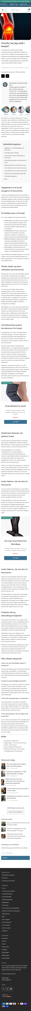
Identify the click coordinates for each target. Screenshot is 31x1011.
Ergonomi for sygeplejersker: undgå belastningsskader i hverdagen (16, 829)
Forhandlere (5, 905)
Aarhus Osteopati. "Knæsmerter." (13, 747)
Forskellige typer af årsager (11, 153)
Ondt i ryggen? (6, 919)
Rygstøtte (4, 949)
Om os (3, 888)
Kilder (5, 179)
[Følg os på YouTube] (11, 989)
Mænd (3, 944)
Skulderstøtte (5, 952)
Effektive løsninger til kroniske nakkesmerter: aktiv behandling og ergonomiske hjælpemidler (14, 781)
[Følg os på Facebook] (3, 989)
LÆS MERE (15, 422)
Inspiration (4, 931)
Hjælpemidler (5, 955)
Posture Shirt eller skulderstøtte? (10, 908)
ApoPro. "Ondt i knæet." (10, 745)
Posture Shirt (5, 947)
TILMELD (4, 858)
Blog (3, 916)
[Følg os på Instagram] (7, 989)
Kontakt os (5, 878)
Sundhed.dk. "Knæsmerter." (11, 741)
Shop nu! (27, 1)
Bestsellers (5, 938)
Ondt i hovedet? (6, 928)
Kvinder (4, 941)
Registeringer (5, 902)
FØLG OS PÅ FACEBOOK (15, 812)
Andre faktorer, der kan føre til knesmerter (15, 168)
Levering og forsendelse (8, 881)
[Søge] (5, 10)
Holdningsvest (6, 914)
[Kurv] (28, 10)
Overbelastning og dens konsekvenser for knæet (15, 161)
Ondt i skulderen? (6, 922)
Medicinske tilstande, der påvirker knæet (14, 165)
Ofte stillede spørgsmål (10, 176)
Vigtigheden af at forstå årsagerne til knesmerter (13, 149)
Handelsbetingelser (7, 894)
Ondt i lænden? (6, 925)
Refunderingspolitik (7, 899)
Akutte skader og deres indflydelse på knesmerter (14, 156)
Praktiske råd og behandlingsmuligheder (14, 173)
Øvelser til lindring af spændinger (11, 911)
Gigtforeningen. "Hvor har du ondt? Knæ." (15, 743)
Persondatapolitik (6, 897)
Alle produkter (6, 958)
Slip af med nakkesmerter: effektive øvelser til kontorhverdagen (18, 824)
